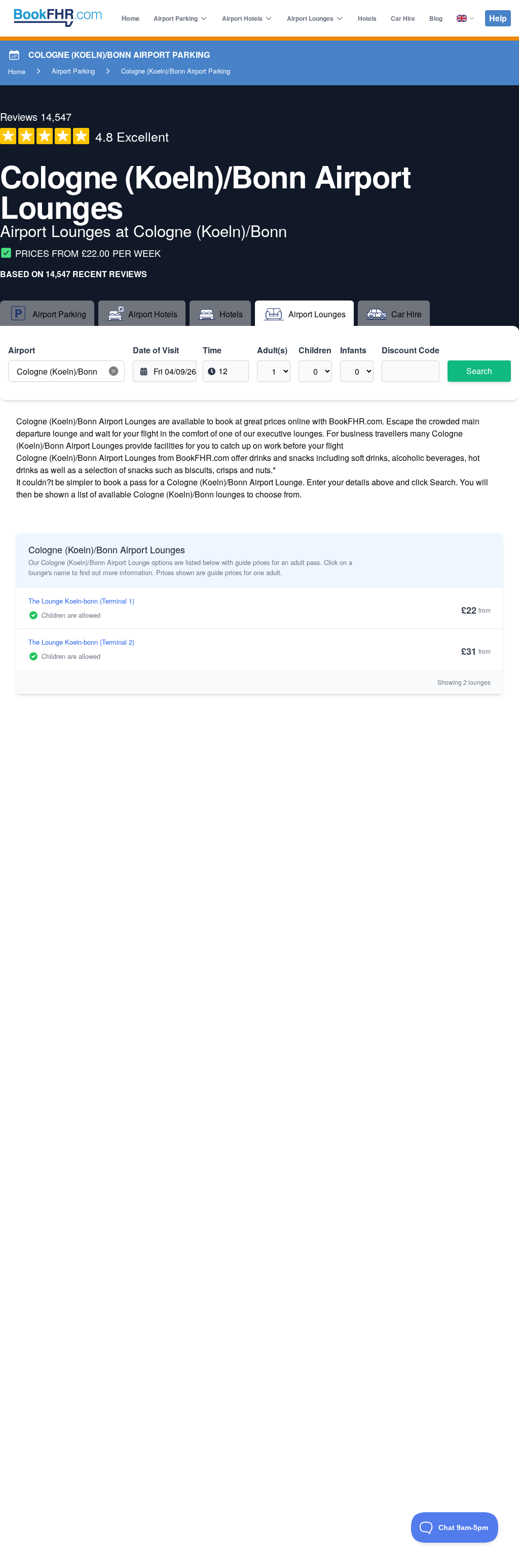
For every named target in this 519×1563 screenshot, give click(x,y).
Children (315, 350)
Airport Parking (176, 18)
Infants (353, 350)
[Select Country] (466, 18)
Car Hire (403, 18)
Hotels (367, 18)
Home (130, 18)
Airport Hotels (242, 18)
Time (212, 350)
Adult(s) (272, 350)
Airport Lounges (310, 18)
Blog (435, 18)
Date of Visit (156, 350)
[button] (113, 371)
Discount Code (410, 350)
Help (498, 18)
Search (479, 371)
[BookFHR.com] (57, 18)
